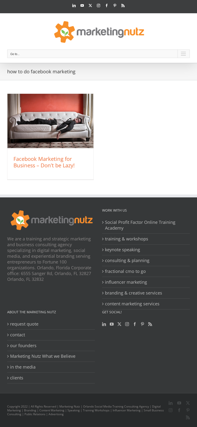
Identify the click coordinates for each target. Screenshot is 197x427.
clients (16, 378)
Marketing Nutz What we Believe (42, 356)
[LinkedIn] (104, 324)
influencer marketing (126, 282)
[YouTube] (112, 324)
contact (17, 335)
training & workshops (126, 239)
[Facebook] (135, 324)
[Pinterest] (142, 324)
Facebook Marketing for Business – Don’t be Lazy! (44, 162)
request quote (24, 324)
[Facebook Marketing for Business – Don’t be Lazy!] (50, 121)
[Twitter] (119, 324)
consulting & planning (127, 260)
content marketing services (132, 304)
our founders (23, 345)
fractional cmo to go (125, 271)
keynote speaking (122, 249)
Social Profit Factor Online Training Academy (140, 225)
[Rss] (150, 324)
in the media (23, 367)
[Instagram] (127, 324)
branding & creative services (133, 293)
